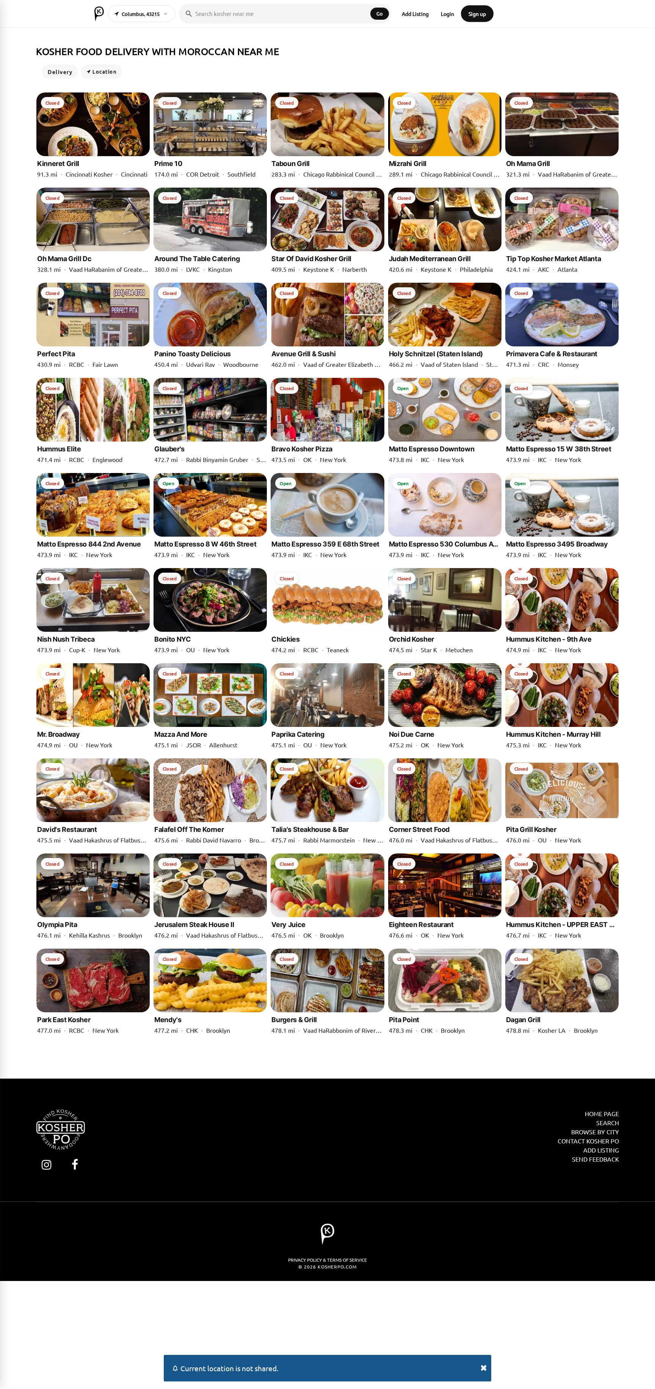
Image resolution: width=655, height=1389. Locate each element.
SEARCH (607, 1122)
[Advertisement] (327, 1334)
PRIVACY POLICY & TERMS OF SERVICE (327, 1260)
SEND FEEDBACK (595, 1159)
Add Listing (415, 13)
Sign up (477, 13)
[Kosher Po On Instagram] (46, 1164)
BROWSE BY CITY (595, 1131)
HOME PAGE (602, 1113)
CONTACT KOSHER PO (588, 1141)
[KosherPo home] (99, 13)
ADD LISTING (601, 1150)
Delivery (60, 71)
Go (379, 13)
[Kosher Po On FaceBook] (74, 1164)
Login (447, 13)
